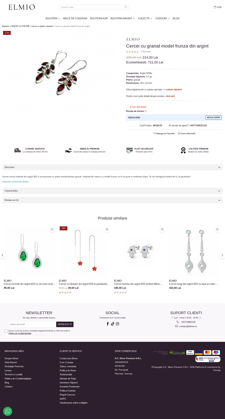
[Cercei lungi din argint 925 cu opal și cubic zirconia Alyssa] (195, 252)
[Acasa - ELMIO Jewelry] (23, 7)
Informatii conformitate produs (15, 182)
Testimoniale (66, 374)
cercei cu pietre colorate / (42, 26)
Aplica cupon (213, 117)
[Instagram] (117, 324)
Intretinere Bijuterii (68, 382)
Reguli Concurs (67, 394)
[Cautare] (126, 7)
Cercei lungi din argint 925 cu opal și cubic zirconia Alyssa (192, 284)
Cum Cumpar (66, 362)
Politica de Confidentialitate (20, 333)
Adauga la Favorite (165, 133)
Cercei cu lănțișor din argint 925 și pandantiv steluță (83, 284)
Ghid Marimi (11, 362)
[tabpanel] (60, 73)
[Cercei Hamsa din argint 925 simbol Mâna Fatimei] (140, 252)
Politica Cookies (68, 390)
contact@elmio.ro (188, 326)
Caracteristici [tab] (11, 190)
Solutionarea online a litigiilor (74, 402)
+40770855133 (187, 322)
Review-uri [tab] (12, 200)
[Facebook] (107, 324)
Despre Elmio (11, 358)
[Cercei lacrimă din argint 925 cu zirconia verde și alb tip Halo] (30, 252)
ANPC (63, 398)
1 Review (146, 51)
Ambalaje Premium (14, 366)
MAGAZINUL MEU (14, 351)
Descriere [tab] (9, 167)
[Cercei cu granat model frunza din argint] (60, 73)
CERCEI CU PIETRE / (21, 26)
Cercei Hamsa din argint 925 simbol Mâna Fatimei (137, 284)
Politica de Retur (68, 370)
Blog (176, 18)
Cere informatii (187, 133)
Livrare (8, 370)
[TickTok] (112, 324)
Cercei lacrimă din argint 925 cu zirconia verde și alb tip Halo (29, 284)
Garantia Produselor (70, 386)
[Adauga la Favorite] (52, 229)
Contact (8, 386)
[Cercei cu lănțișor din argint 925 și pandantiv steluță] (85, 252)
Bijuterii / (6, 26)
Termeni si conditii (13, 374)
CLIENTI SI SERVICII (71, 351)
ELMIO (7, 280)
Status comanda (68, 366)
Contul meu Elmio (68, 358)
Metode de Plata (68, 378)
